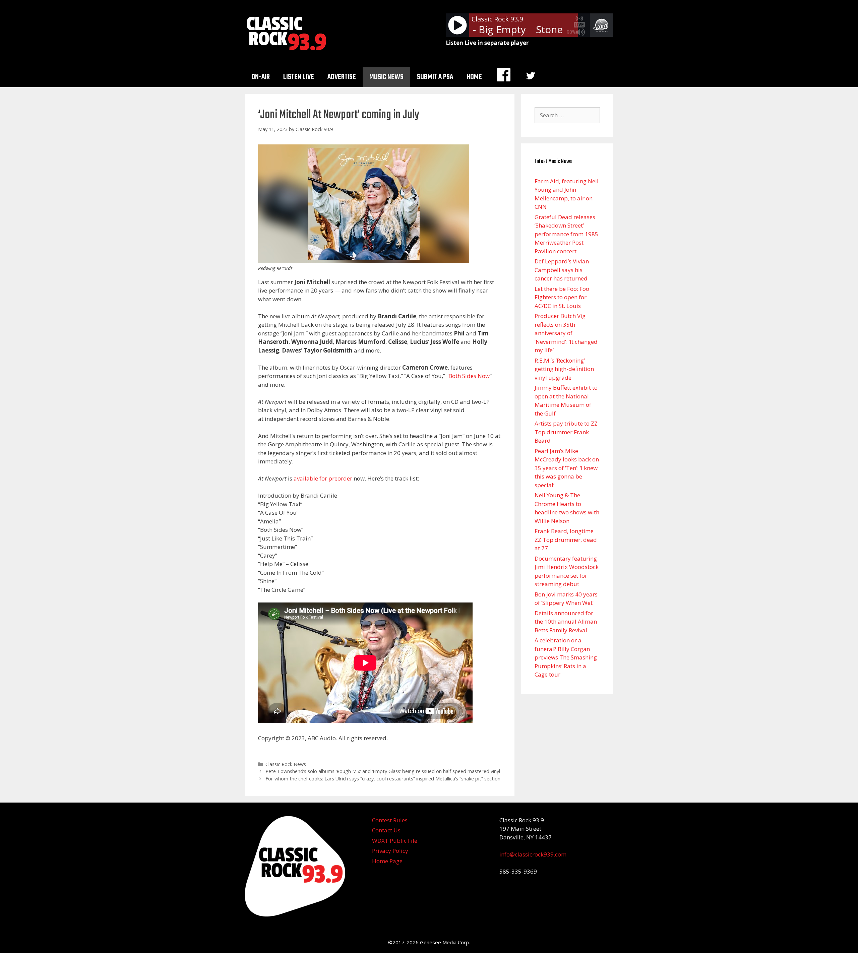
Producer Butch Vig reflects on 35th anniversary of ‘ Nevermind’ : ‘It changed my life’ (566, 333)
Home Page (387, 861)
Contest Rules (390, 820)
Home (474, 77)
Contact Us (386, 830)
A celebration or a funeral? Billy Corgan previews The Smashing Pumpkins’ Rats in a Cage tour (566, 657)
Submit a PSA (435, 77)
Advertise (341, 77)
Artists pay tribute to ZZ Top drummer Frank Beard (566, 432)
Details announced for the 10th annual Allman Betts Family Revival (566, 621)
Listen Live (298, 77)
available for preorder (323, 478)
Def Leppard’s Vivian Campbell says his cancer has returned (562, 269)
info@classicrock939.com (532, 854)
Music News (386, 77)
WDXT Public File (394, 840)
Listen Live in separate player (487, 43)
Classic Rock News (285, 764)
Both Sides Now (469, 376)
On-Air (260, 77)
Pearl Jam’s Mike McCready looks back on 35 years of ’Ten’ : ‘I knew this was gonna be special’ (567, 468)
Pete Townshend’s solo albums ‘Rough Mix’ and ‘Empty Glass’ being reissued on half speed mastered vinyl (382, 771)
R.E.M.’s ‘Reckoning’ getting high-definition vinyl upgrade (564, 369)
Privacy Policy (390, 850)
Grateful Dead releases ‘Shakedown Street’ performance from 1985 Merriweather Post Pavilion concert (566, 234)
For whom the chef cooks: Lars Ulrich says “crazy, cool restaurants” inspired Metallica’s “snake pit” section (382, 778)
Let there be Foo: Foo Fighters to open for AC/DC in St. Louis (562, 297)
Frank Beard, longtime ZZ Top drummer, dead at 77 (566, 539)
